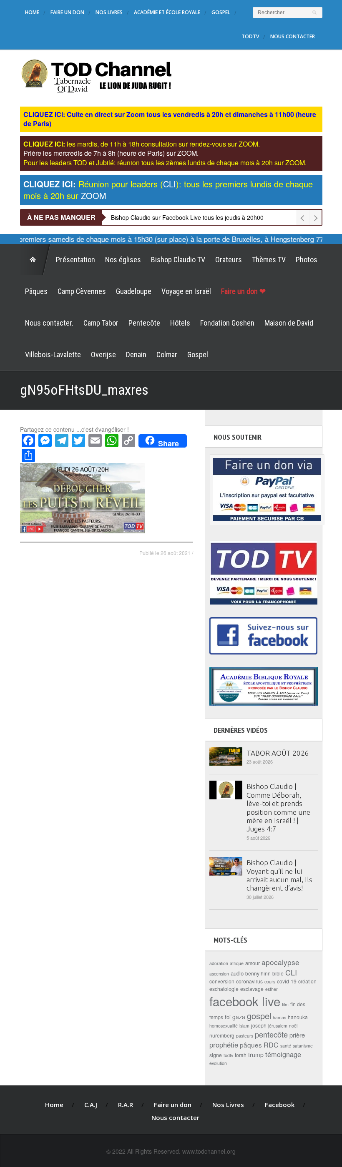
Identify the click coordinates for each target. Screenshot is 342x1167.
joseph (259, 1025)
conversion (221, 981)
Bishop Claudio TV (178, 259)
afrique (237, 963)
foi (228, 1017)
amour (252, 962)
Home (32, 12)
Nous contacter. (49, 322)
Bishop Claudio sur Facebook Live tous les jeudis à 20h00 (187, 217)
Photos (306, 259)
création (307, 981)
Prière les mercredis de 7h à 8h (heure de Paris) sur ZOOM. (111, 153)
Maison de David (288, 322)
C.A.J (90, 1104)
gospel (259, 1016)
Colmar (166, 354)
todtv (228, 1055)
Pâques (36, 291)
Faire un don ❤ (243, 291)
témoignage (283, 1054)
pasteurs (244, 1036)
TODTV (250, 36)
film (285, 1004)
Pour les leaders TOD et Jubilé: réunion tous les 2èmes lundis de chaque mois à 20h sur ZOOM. (165, 162)
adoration (218, 963)
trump (256, 1054)
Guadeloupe (133, 291)
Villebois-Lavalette (53, 354)
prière (297, 1034)
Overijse (103, 354)
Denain (136, 354)
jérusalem (277, 1026)
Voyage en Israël (186, 291)
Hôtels (180, 322)
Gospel (220, 12)
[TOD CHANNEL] (96, 75)
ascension (219, 973)
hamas (279, 1017)
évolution (218, 1063)
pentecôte (271, 1034)
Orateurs (228, 259)
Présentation (75, 259)
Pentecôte (144, 322)
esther (271, 989)
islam (244, 1026)
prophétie (223, 1045)
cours (269, 981)
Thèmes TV (269, 259)
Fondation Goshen (227, 322)
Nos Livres (109, 12)
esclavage (252, 988)
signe (215, 1054)
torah (240, 1054)
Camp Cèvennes (82, 291)
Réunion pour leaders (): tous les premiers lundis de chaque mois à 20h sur (168, 190)
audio (237, 973)
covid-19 (287, 981)
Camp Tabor (100, 322)
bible (278, 973)
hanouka (298, 1016)
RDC (271, 1045)
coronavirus (249, 981)
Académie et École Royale (167, 12)
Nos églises (123, 259)
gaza (238, 1017)
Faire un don (67, 12)
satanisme (303, 1046)
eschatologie (224, 988)
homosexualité (223, 1026)
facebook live (244, 1001)
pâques (251, 1044)
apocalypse (280, 962)
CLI (291, 972)
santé (285, 1046)
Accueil (35, 260)
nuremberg (221, 1035)
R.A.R (125, 1104)
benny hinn (258, 973)
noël (293, 1026)
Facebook (279, 1104)
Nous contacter (292, 36)
